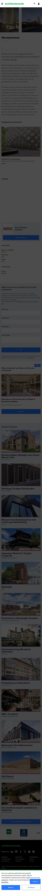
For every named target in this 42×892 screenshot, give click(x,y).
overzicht (4, 880)
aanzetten (4, 882)
